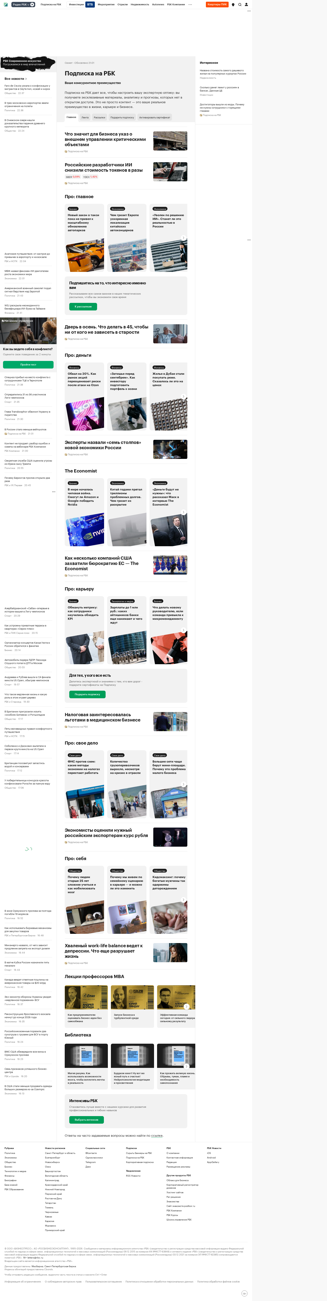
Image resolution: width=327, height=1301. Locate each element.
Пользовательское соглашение (103, 1281)
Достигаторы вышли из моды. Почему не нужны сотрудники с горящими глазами (222, 107)
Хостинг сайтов (175, 1192)
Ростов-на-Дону (53, 1198)
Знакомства (173, 1201)
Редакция (172, 1162)
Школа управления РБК (179, 1219)
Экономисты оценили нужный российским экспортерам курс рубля (106, 833)
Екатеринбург (52, 1157)
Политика (10, 110)
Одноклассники (94, 1157)
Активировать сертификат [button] (154, 117)
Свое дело (75, 755)
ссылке (157, 1135)
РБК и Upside (12, 1076)
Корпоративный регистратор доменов (183, 1186)
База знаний (11, 1184)
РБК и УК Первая (13, 485)
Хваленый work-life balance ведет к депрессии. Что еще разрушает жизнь (104, 951)
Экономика (10, 278)
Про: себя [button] (75, 858)
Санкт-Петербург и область (60, 1152)
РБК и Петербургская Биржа (20, 935)
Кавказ (48, 1216)
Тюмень (49, 1207)
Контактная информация (180, 1157)
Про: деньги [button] (78, 355)
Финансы (9, 312)
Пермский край (53, 1193)
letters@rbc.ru (35, 1257)
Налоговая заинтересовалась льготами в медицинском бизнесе (102, 717)
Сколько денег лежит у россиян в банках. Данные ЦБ (219, 88)
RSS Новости (133, 1175)
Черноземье (51, 1211)
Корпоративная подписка (139, 1162)
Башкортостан (53, 1171)
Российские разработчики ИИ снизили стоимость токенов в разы (104, 167)
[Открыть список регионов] (233, 4)
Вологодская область (56, 1175)
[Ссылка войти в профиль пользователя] (246, 4)
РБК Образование (14, 1189)
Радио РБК (20, 4)
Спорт (8, 401)
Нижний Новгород (55, 1189)
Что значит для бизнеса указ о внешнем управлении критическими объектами (105, 139)
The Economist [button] (81, 471)
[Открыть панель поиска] (240, 4)
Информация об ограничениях (23, 1281)
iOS (209, 1152)
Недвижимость (208, 77)
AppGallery (213, 1162)
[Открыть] (28, 4)
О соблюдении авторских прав (63, 1281)
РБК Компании (12, 450)
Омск (48, 1166)
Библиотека (78, 1035)
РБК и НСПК (11, 261)
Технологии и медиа (122, 601)
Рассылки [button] (99, 117)
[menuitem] (51, 4)
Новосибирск (52, 1162)
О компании (173, 1152)
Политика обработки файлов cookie (218, 1281)
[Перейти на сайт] (28, 64)
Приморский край (55, 1230)
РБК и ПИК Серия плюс (17, 632)
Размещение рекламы (178, 1166)
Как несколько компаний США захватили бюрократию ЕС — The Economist (102, 563)
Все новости (14, 78)
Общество (10, 93)
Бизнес (8, 650)
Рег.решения (174, 1196)
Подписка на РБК (135, 1157)
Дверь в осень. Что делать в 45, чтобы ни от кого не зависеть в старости (106, 329)
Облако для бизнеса (177, 1180)
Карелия (49, 1221)
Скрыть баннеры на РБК (139, 1152)
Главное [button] (71, 117)
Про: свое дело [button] (81, 743)
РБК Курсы (172, 1214)
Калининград (52, 1180)
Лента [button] (85, 117)
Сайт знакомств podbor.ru (181, 1205)
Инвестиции (206, 94)
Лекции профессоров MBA (94, 976)
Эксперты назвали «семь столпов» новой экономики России (103, 445)
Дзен (88, 1166)
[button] (233, 4)
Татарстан (50, 1202)
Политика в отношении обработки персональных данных (159, 1281)
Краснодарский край (56, 1184)
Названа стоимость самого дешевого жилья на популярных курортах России (223, 71)
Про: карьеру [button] (79, 589)
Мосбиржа (37, 1266)
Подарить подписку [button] (122, 117)
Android (211, 1157)
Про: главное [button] (79, 196)
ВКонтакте (91, 1152)
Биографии (10, 1180)
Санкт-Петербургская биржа (60, 1266)
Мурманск (50, 1225)
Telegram (91, 1162)
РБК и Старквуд (13, 701)
